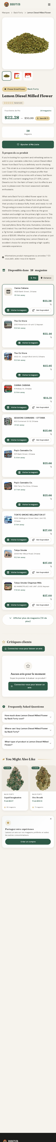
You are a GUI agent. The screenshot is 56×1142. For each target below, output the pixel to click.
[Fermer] (51, 819)
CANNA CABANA (22, 385)
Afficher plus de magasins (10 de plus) (30, 620)
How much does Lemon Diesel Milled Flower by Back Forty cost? (26, 717)
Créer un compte (28, 842)
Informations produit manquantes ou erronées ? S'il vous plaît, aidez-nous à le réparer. (27, 257)
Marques (6, 12)
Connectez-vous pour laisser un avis (25, 648)
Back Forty (18, 12)
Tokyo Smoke (20, 550)
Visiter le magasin (19, 310)
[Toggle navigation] (49, 4)
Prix (34, 278)
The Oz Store (20, 321)
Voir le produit (42, 310)
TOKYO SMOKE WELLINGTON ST (29, 514)
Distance (47, 278)
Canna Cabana (21, 288)
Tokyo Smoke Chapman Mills (28, 583)
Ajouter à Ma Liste (29, 144)
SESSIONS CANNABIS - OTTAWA (29, 418)
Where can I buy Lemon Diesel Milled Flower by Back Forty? (26, 730)
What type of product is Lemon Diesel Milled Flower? (26, 743)
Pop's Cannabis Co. (23, 450)
